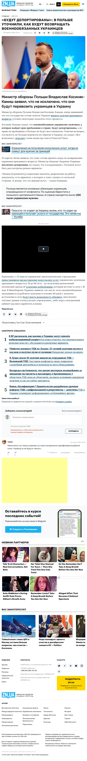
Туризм (67, 718)
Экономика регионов (10, 725)
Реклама (5, 672)
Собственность (70, 722)
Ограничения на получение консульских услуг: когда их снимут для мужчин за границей (45, 149)
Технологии (48, 711)
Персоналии (27, 724)
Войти (52, 4)
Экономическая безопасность (29, 720)
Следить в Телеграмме (25, 529)
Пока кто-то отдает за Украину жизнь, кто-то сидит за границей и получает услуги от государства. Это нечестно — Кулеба (46, 213)
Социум (67, 708)
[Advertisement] (34, 480)
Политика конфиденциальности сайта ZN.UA (19, 752)
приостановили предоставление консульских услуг (30, 280)
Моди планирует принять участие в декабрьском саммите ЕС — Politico (52, 642)
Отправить (74, 431)
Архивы (5, 665)
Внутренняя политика (10, 708)
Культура (47, 722)
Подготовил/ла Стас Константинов (21, 322)
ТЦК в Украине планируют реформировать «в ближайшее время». (47, 389)
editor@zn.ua (25, 680)
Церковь (47, 718)
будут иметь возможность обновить (42, 296)
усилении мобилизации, (39, 286)
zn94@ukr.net (49, 674)
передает (20, 138)
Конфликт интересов (31, 715)
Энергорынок (7, 718)
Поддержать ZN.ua (70, 4)
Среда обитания (50, 715)
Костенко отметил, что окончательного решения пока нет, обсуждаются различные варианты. (46, 339)
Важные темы (9, 10)
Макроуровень (7, 715)
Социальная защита (30, 708)
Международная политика (12, 711)
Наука (46, 708)
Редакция (5, 668)
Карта (4, 682)
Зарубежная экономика (32, 711)
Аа (59, 4)
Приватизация (7, 722)
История (67, 711)
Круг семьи (68, 715)
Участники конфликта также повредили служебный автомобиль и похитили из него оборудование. (42, 361)
